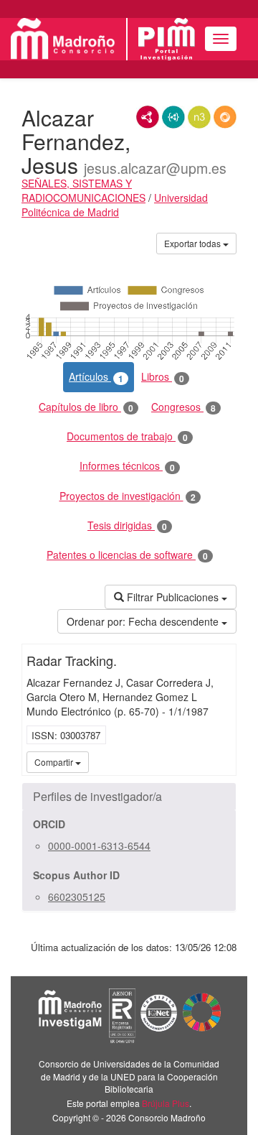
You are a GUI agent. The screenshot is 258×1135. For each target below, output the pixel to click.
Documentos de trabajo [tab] (127, 436)
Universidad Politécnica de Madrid (115, 204)
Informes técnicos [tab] (127, 465)
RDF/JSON (225, 117)
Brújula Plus (165, 1103)
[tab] (129, 796)
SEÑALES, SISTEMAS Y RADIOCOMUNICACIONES (83, 190)
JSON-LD (173, 117)
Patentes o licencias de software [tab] (127, 554)
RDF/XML (147, 117)
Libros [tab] (162, 376)
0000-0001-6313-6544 (99, 845)
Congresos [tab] (183, 406)
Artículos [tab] (96, 376)
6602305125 (76, 896)
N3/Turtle (199, 117)
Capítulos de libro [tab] (86, 406)
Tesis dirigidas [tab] (127, 525)
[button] (129, 796)
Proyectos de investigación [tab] (127, 496)
